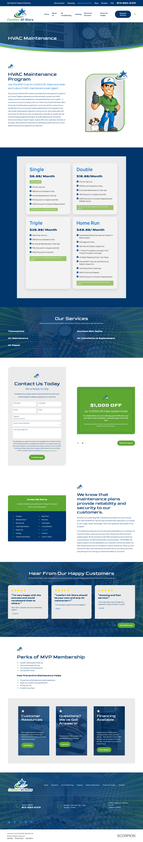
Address (16, 416)
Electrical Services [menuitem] (88, 14)
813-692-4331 (126, 2)
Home (46, 785)
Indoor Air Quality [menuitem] (104, 14)
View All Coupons (126, 443)
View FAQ (64, 744)
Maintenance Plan (85, 3)
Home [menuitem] (46, 14)
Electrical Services (92, 785)
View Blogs (27, 745)
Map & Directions (114, 810)
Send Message (37, 457)
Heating (79, 785)
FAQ (112, 3)
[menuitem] (10, 838)
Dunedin (45, 530)
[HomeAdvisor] (26, 822)
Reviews (104, 3)
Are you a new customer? (22, 423)
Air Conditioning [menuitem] (66, 14)
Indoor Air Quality (109, 785)
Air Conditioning (67, 785)
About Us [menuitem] (54, 14)
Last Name (42, 403)
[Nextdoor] (31, 822)
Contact (122, 785)
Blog (96, 3)
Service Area (59, 3)
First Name (17, 403)
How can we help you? (21, 430)
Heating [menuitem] (78, 14)
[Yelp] (15, 822)
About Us (54, 785)
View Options (104, 750)
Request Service (123, 14)
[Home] (20, 14)
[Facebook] (20, 822)
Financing (71, 3)
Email (40, 410)
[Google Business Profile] (9, 822)
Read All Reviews (126, 625)
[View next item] (115, 625)
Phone (16, 410)
